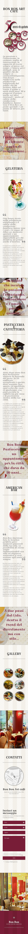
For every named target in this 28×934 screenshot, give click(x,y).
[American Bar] (8, 673)
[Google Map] (14, 776)
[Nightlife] (8, 684)
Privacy (21, 854)
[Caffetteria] (19, 673)
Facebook (14, 917)
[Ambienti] (19, 684)
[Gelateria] (8, 696)
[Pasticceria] (19, 696)
